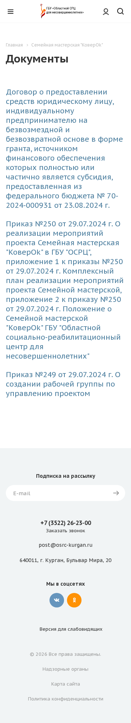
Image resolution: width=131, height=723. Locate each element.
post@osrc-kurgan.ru (65, 545)
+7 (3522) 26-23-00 (65, 522)
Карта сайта (65, 684)
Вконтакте (56, 600)
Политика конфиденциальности (65, 699)
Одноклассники (74, 600)
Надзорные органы (65, 669)
